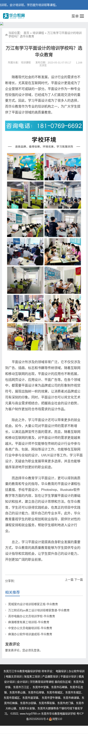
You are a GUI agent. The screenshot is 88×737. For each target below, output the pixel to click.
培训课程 (38, 32)
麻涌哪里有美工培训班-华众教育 (28, 622)
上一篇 (69, 579)
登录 (36, 650)
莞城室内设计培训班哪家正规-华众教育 (33, 604)
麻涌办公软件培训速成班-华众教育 (30, 634)
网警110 (57, 718)
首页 (26, 32)
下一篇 (78, 579)
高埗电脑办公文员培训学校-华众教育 (31, 616)
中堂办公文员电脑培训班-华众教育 (30, 628)
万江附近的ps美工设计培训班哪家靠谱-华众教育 (39, 610)
